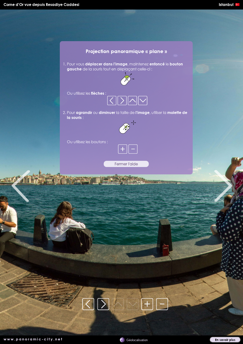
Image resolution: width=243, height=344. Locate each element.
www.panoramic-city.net (33, 339)
